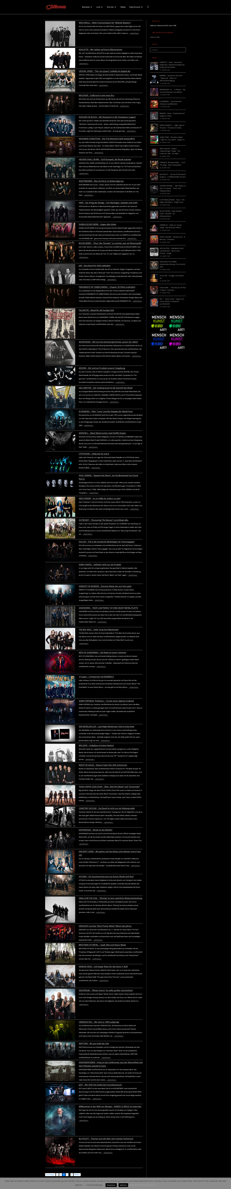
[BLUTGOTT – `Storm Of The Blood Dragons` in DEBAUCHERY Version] (154, 177)
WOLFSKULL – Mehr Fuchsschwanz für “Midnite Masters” (105, 22)
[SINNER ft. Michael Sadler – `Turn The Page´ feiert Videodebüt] (154, 165)
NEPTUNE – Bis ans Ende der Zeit (94, 1043)
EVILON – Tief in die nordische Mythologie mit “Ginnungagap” (107, 541)
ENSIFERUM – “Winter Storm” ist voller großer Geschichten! (106, 990)
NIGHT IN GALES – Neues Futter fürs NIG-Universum (103, 765)
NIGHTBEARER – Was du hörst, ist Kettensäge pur (101, 181)
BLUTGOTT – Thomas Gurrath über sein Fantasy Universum (106, 1138)
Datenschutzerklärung (138, 1185)
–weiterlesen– (134, 33)
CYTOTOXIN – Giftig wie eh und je (94, 453)
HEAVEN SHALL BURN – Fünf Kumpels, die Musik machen (105, 159)
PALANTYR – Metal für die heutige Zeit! (96, 310)
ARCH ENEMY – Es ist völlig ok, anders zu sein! (99, 498)
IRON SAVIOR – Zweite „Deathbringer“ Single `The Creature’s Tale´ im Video (170, 151)
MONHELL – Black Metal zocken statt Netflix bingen (102, 433)
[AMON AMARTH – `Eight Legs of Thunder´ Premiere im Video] (154, 128)
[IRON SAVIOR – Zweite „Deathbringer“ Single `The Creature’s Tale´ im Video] (154, 152)
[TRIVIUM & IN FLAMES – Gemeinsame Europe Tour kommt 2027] (154, 265)
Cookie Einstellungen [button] (94, 1185)
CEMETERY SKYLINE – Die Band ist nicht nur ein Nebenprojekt (107, 808)
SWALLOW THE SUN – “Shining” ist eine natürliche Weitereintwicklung (110, 898)
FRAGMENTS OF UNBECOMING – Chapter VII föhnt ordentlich (107, 287)
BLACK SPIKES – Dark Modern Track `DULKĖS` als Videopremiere (171, 213)
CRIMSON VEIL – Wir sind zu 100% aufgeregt (99, 1022)
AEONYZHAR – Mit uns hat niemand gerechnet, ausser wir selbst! (108, 342)
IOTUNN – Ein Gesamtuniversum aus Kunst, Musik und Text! (106, 876)
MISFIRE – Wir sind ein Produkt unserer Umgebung (102, 368)
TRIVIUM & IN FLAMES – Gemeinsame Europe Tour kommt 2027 (172, 264)
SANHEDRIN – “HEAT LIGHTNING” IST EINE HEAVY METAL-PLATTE (108, 608)
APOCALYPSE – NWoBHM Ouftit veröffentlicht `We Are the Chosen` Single (172, 250)
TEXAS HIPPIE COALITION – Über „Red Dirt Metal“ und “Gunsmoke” (109, 786)
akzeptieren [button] (111, 1185)
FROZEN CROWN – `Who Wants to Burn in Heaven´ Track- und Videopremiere (173, 188)
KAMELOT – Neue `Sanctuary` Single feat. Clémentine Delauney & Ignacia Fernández (172, 64)
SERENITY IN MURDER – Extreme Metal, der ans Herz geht (105, 586)
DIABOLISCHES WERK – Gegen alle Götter (97, 224)
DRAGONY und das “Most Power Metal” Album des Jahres (105, 926)
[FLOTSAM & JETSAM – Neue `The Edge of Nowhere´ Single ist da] (154, 202)
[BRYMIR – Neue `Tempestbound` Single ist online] (154, 116)
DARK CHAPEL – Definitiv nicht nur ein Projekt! (100, 564)
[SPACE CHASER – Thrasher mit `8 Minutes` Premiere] (154, 239)
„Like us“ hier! (155, 37)
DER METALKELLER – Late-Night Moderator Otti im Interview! (106, 726)
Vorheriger (50, 1174)
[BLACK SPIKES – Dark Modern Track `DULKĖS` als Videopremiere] (154, 215)
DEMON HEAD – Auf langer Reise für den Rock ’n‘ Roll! (103, 966)
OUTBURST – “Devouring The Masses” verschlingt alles (103, 520)
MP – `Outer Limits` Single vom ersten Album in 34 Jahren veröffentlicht (172, 301)
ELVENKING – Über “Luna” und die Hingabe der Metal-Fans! (106, 411)
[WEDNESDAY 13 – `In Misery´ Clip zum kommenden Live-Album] (154, 92)
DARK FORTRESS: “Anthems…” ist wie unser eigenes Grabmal (106, 701)
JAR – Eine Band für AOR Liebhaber (95, 265)
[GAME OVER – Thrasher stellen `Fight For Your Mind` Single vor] (154, 139)
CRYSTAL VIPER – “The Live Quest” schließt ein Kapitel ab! (104, 71)
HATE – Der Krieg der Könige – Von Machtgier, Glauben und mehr (108, 202)
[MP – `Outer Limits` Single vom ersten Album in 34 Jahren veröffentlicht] (154, 302)
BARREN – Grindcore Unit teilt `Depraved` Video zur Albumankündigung (171, 78)
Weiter (77, 1174)
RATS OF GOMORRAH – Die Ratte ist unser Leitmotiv (102, 652)
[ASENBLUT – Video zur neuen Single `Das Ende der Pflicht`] (154, 227)
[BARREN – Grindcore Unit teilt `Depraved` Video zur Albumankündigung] (154, 79)
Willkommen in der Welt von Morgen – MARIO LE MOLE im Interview (110, 1106)
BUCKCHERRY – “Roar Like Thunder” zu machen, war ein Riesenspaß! (110, 243)
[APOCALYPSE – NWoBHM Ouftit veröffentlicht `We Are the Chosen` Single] (154, 252)
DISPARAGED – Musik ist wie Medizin (95, 830)
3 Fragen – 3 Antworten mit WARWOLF (96, 676)
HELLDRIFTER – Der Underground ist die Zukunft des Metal (105, 388)
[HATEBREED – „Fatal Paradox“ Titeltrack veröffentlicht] (154, 104)
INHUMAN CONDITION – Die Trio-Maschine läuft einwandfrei (107, 138)
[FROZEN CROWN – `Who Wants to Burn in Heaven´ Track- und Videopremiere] (154, 189)
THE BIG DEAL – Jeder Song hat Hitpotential (98, 629)
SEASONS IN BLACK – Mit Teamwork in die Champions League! (107, 117)
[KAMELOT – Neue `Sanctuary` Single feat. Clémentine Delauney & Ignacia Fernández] (154, 66)
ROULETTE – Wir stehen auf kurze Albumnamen (100, 49)
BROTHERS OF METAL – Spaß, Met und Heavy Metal (102, 945)
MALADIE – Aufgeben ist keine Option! (96, 745)
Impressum (151, 1185)
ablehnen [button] (123, 1185)
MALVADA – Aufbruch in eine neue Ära (96, 95)
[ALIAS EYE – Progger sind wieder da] (154, 278)
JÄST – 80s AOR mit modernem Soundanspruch (100, 1084)
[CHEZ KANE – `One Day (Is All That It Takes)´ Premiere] (154, 290)
